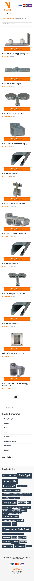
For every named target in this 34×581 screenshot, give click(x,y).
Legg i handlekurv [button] (17, 49)
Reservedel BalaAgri (8, 534)
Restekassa (7, 446)
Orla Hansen (19, 513)
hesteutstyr (7, 507)
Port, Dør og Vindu (10, 419)
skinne (19, 537)
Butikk (12, 557)
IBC (19, 507)
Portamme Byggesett (9, 520)
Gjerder (6, 423)
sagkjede (6, 537)
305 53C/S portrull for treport (14, 203)
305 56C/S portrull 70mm (12, 113)
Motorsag (16, 510)
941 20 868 (17, 569)
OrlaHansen (11, 513)
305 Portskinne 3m (10, 323)
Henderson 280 (22, 502)
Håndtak (15, 507)
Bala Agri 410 (9, 486)
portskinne (6, 524)
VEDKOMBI (7, 546)
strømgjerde (6, 541)
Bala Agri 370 (10, 481)
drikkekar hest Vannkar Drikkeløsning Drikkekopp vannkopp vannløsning (17, 494)
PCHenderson (7, 516)
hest (28, 502)
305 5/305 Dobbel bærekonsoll (14, 233)
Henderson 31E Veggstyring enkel (16, 53)
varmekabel (23, 541)
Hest (5, 428)
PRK (14, 524)
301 (10, 475)
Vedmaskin (19, 546)
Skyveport (11, 18)
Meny (9, 14)
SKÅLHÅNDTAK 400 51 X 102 (14, 353)
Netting (6, 450)
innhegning (26, 507)
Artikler (6, 557)
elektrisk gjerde (7, 498)
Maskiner (7, 437)
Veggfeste (28, 546)
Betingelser (27, 557)
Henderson (10, 502)
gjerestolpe (16, 498)
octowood (23, 510)
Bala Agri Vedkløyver (22, 486)
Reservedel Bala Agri (16, 529)
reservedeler (20, 534)
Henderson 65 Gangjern (12, 83)
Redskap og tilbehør (10, 441)
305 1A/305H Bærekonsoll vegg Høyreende (15, 384)
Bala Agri (24, 475)
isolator (11, 510)
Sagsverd (14, 537)
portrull (20, 520)
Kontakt (18, 557)
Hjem (4, 18)
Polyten (16, 516)
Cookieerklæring (17, 558)
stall (24, 537)
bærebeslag (7, 490)
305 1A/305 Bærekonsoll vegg (14, 143)
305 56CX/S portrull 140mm (13, 293)
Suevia (15, 542)
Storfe (6, 432)
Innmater (5, 510)
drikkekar (17, 490)
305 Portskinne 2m (10, 263)
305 (15, 475)
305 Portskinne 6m (10, 173)
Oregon (5, 513)
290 (4, 475)
